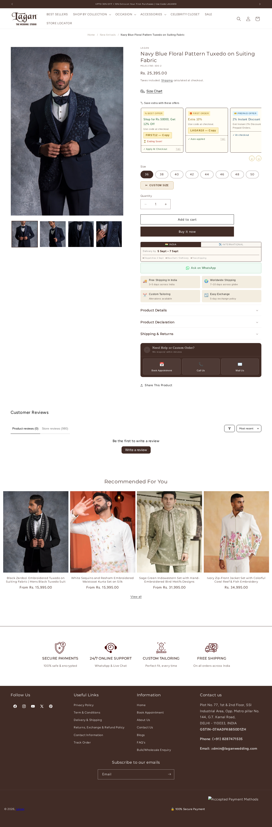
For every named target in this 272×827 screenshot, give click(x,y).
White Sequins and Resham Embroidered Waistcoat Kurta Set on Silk (102, 579)
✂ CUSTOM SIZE (157, 185)
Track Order (82, 742)
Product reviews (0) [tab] (25, 428)
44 (207, 174)
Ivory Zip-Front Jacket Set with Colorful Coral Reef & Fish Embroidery (236, 579)
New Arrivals (108, 34)
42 (192, 174)
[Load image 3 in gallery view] (81, 234)
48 (237, 174)
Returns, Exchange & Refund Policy (99, 727)
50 (252, 174)
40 (177, 174)
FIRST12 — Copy (158, 135)
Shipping (167, 80)
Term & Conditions (87, 712)
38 (162, 174)
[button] (92, 14)
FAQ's (141, 742)
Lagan (20, 809)
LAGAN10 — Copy (203, 130)
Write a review (136, 450)
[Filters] (229, 428)
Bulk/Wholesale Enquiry (154, 750)
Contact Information (88, 735)
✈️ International (231, 244)
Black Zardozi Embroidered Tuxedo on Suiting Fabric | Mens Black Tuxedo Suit (35, 579)
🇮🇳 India (170, 244)
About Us (143, 720)
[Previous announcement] (12, 4)
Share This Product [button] (158, 385)
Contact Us (145, 727)
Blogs (141, 735)
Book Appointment (150, 712)
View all (136, 597)
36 (147, 174)
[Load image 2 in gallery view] (53, 234)
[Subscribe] (169, 774)
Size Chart (154, 91)
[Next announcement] (260, 4)
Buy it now (187, 232)
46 (222, 174)
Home (91, 34)
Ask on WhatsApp (203, 268)
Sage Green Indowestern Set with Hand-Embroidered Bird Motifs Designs (169, 579)
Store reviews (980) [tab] (55, 428)
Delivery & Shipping (88, 720)
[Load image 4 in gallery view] (109, 234)
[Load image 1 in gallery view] (25, 234)
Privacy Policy (84, 705)
